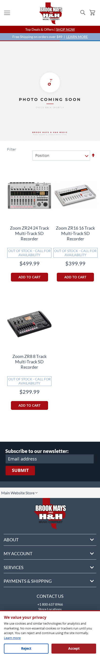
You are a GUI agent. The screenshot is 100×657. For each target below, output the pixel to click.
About (11, 539)
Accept (74, 648)
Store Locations (50, 609)
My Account (18, 553)
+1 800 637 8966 (50, 604)
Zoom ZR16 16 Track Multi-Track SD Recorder (75, 233)
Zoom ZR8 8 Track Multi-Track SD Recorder (29, 362)
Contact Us (50, 596)
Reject (26, 648)
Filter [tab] (11, 149)
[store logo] (50, 13)
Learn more (12, 638)
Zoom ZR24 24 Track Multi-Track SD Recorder (29, 233)
